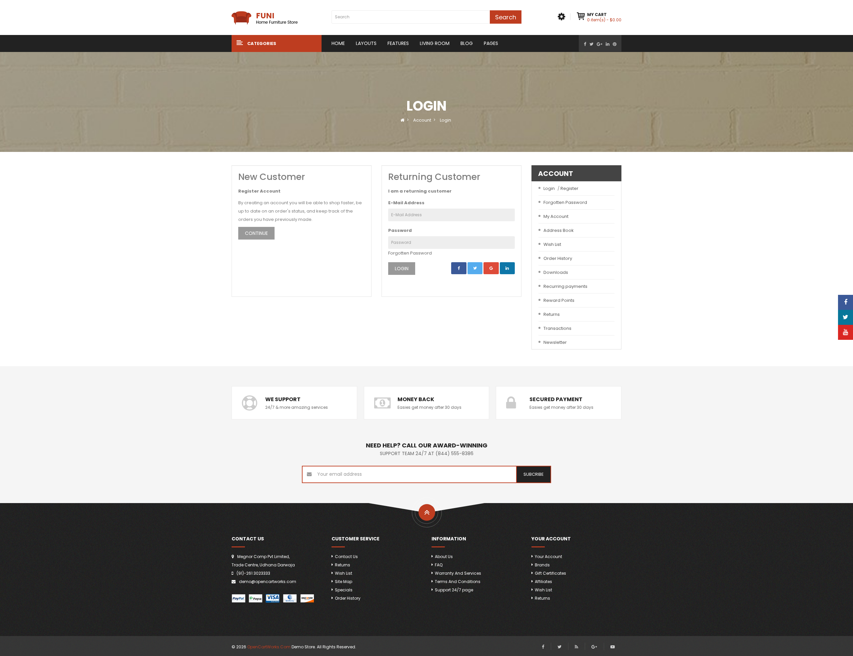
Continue (256, 233)
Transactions (557, 328)
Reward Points (558, 300)
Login (445, 120)
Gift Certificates (550, 573)
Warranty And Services (458, 573)
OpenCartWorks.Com (269, 647)
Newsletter (555, 342)
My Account (555, 216)
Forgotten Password (410, 253)
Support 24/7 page (454, 590)
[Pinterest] (614, 44)
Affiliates (543, 581)
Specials (344, 590)
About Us (444, 556)
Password (400, 230)
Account (422, 120)
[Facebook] (585, 44)
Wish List (552, 244)
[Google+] (599, 44)
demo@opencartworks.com (267, 581)
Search (505, 17)
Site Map (343, 581)
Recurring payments (565, 286)
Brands (542, 565)
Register (569, 188)
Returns (551, 314)
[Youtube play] (612, 647)
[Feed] (576, 647)
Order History (557, 258)
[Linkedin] (607, 44)
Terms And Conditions (457, 581)
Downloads (555, 272)
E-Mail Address (406, 203)
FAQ (438, 565)
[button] (277, 43)
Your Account (548, 556)
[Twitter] (591, 44)
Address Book (558, 230)
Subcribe (533, 474)
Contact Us (346, 556)
